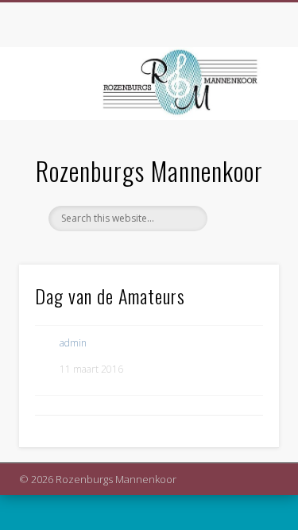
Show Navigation (241, 142)
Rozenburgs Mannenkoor (149, 170)
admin (73, 343)
